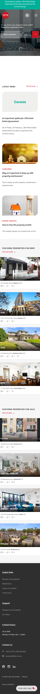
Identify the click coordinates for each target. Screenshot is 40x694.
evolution (10, 684)
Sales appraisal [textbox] (10, 34)
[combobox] (15, 34)
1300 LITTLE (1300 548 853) (16, 651)
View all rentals (7, 252)
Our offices (6, 614)
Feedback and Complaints (11, 610)
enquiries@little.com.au (14, 656)
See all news (31, 86)
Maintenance (6, 584)
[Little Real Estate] (5, 15)
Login (27, 15)
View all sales (7, 413)
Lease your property (9, 588)
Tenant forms (7, 593)
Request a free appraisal (11, 579)
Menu (34, 15)
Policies (24, 677)
